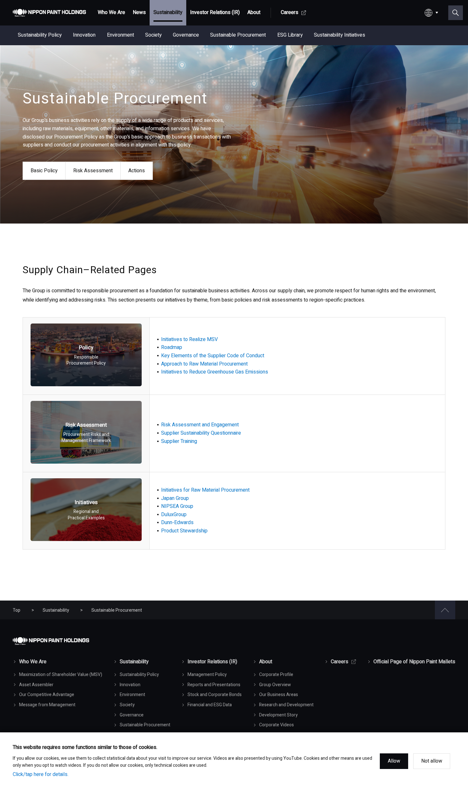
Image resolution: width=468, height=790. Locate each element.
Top (16, 610)
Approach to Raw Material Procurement (204, 364)
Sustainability (56, 610)
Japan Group (175, 498)
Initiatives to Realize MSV (189, 339)
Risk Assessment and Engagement (200, 425)
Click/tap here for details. (40, 774)
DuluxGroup (174, 514)
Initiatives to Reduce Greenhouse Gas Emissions (214, 372)
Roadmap (171, 347)
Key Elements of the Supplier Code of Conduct (212, 355)
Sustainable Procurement (116, 610)
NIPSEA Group (177, 506)
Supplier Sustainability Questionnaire (201, 433)
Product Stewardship (184, 531)
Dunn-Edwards (177, 522)
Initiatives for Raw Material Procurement (205, 490)
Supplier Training (179, 441)
